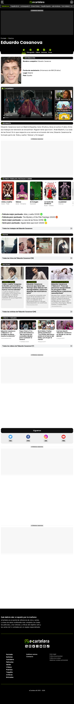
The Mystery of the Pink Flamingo (36, 217)
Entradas (9, 677)
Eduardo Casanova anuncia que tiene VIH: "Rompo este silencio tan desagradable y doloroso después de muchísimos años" (37, 288)
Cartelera (10, 659)
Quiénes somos (31, 654)
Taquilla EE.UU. (15, 6)
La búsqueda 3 (25, 6)
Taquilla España (46, 6)
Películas (9, 662)
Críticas (9, 675)
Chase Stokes (35, 6)
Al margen (34, 202)
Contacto (29, 657)
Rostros (11, 38)
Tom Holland (65, 6)
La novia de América (48, 203)
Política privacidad (56, 656)
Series (8, 665)
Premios (9, 670)
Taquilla (9, 672)
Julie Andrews (56, 6)
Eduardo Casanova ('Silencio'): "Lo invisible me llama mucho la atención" (8, 333)
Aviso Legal (53, 654)
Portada (3, 38)
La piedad (62, 202)
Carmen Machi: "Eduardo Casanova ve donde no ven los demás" (63, 333)
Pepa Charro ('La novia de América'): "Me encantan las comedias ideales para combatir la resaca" (26, 335)
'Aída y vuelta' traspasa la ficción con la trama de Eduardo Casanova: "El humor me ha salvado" (12, 287)
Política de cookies (55, 658)
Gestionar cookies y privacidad (59, 660)
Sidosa (18, 202)
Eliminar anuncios (37, 10)
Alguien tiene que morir (29, 223)
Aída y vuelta (6, 202)
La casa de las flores (29, 220)
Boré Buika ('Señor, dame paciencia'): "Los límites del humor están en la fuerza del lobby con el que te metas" (46, 335)
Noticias (9, 657)
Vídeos (9, 667)
